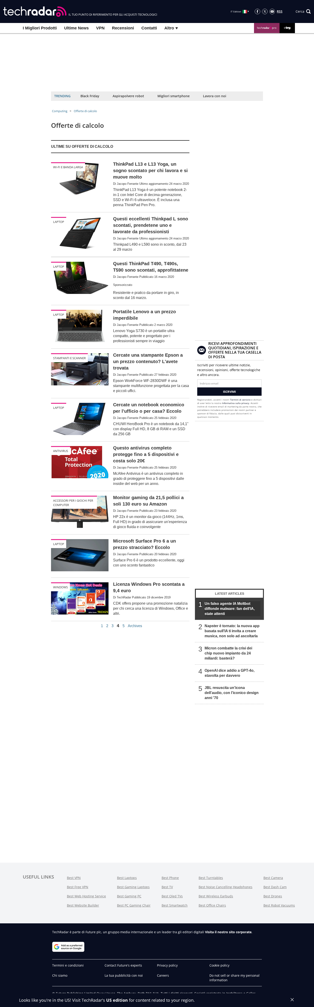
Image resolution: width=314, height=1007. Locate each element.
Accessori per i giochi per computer (73, 502)
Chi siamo (59, 975)
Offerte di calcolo (85, 111)
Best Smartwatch (175, 905)
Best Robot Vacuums (279, 905)
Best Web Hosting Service (86, 896)
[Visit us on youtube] (272, 11)
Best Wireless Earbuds (216, 896)
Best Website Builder (83, 905)
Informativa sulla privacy (235, 403)
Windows (60, 587)
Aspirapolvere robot (128, 96)
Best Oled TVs (172, 896)
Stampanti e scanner (69, 358)
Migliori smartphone (173, 96)
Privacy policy (167, 965)
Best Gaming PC (129, 896)
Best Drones (272, 896)
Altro (169, 28)
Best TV (167, 887)
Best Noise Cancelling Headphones (225, 887)
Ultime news (76, 28)
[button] (303, 11)
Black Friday (89, 96)
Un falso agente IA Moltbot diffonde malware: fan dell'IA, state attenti (230, 609)
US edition (117, 1000)
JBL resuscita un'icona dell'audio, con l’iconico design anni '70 (232, 693)
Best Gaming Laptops (133, 887)
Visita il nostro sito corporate (228, 932)
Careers (163, 975)
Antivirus (60, 451)
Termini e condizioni (68, 965)
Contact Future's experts (123, 965)
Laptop (58, 222)
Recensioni (123, 28)
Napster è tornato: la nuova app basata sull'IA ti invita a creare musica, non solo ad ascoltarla (232, 631)
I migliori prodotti (40, 28)
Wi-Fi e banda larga (68, 167)
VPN (100, 28)
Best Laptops (127, 878)
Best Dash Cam (275, 887)
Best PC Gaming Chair (134, 905)
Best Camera (273, 878)
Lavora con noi (214, 96)
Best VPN (74, 878)
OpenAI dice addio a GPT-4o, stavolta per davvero (229, 672)
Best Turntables (211, 878)
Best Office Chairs (212, 905)
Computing (59, 111)
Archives (135, 626)
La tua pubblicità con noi (124, 975)
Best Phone (170, 878)
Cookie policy (219, 965)
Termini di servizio (240, 399)
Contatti (149, 28)
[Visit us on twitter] (265, 11)
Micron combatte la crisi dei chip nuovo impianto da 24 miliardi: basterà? (228, 653)
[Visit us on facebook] (257, 11)
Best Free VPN (77, 887)
